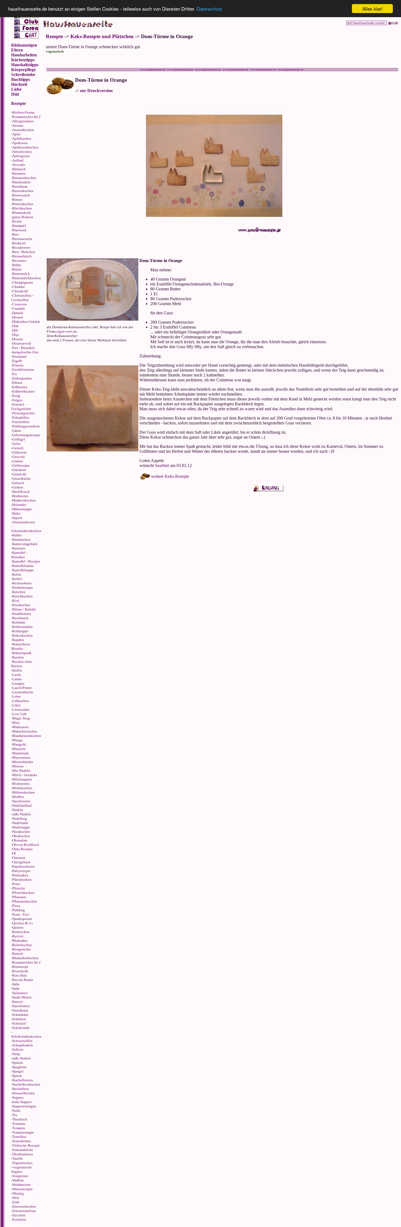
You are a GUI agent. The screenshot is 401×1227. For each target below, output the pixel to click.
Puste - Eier (20, 914)
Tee (14, 1115)
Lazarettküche (22, 692)
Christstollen (21, 295)
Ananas (17, 125)
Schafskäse (20, 1015)
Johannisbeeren (23, 522)
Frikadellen (20, 417)
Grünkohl (19, 474)
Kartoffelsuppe (23, 570)
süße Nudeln (21, 814)
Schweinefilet (22, 1041)
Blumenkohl (21, 213)
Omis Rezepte (22, 849)
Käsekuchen (21, 539)
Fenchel (18, 404)
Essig (16, 396)
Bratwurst (19, 230)
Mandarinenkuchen (26, 736)
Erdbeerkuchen (23, 391)
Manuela (18, 749)
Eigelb (17, 361)
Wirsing (18, 1193)
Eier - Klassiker (23, 348)
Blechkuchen (22, 208)
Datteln (17, 313)
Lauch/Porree (22, 688)
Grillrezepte (21, 465)
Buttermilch (21, 274)
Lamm (17, 679)
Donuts (17, 339)
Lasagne (18, 683)
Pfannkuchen (22, 879)
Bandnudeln (21, 182)
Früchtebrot (20, 422)
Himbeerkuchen (24, 500)
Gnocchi (18, 457)
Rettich (17, 954)
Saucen (17, 1002)
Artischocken (22, 152)
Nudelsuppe (21, 827)
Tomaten (18, 1128)
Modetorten (21, 784)
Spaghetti (19, 1067)
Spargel (17, 1071)
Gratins (17, 461)
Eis (14, 374)
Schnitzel (19, 1023)
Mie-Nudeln (21, 771)
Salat (16, 988)
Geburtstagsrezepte (26, 435)
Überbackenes (22, 1154)
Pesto (16, 884)
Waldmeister (21, 1185)
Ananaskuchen (23, 130)
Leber (16, 696)
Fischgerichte (21, 409)
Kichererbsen (22, 583)
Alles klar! (372, 8)
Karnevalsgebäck (25, 544)
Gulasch (18, 483)
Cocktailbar (20, 300)
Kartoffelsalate (23, 566)
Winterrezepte (22, 1189)
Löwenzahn (20, 709)
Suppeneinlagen (24, 1106)
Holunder (19, 505)
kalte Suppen (22, 1102)
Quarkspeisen (22, 919)
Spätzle (17, 1063)
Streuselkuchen (23, 1093)
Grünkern (19, 470)
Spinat (17, 1076)
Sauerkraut (20, 1010)
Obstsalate (20, 840)
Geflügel (18, 439)
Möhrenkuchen (23, 792)
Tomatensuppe (23, 1132)
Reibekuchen (22, 945)
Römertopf (20, 967)
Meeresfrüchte (22, 762)
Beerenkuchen (23, 191)
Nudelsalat (20, 823)
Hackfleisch (21, 492)
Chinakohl (20, 291)
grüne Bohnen (22, 217)
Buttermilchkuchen (26, 278)
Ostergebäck (21, 862)
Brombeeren (21, 247)
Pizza (16, 906)
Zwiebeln (19, 1219)
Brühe (16, 265)
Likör (16, 705)
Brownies (19, 261)
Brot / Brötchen (23, 252)
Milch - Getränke (24, 775)
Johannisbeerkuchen (26, 531)
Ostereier (18, 858)
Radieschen (20, 932)
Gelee (16, 444)
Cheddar (18, 287)
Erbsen (17, 383)
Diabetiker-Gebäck (26, 322)
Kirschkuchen (22, 596)
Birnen (17, 200)
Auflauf (17, 160)
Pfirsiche (18, 888)
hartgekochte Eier (25, 352)
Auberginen (21, 156)
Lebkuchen (20, 701)
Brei (15, 234)
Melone (18, 766)
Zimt (15, 1202)
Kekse (16, 574)
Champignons (22, 282)
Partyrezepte (21, 871)
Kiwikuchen (21, 605)
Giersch (17, 448)
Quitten (17, 927)
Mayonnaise (21, 757)
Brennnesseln (22, 239)
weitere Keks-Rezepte (170, 476)
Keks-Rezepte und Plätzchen (102, 36)
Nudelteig (19, 818)
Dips (15, 335)
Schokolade (21, 1028)
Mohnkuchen (22, 788)
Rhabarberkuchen (25, 958)
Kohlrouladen (22, 627)
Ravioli (17, 936)
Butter (17, 269)
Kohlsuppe (20, 631)
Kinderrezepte (22, 587)
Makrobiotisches (24, 731)
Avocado (18, 165)
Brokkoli (19, 243)
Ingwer (17, 518)
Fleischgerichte (23, 413)
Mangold (19, 744)
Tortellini (19, 1137)
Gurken (17, 487)
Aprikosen (20, 143)
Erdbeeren (19, 387)
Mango (17, 740)
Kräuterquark (22, 653)
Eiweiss (17, 365)
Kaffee (17, 535)
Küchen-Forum (23, 112)
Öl (14, 853)
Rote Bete (19, 975)
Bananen (18, 173)
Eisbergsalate (22, 378)
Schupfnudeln (22, 1045)
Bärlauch (19, 169)
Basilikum (20, 186)
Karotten (18, 548)
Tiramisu (18, 1124)
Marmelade (20, 753)
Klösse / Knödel (24, 609)
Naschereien (21, 801)
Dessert (17, 317)
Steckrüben (20, 1089)
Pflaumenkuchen (24, 901)
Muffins (18, 797)
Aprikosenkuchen (25, 147)
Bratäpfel (19, 226)
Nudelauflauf (22, 805)
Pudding (18, 910)
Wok (15, 1198)
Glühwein (19, 452)
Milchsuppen (22, 779)
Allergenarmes (23, 121)
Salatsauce (20, 993)
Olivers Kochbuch (25, 845)
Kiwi (15, 601)
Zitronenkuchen (24, 1206)
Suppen (17, 1097)
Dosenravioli (21, 343)
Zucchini (19, 1215)
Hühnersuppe (22, 509)
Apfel (16, 134)
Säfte (16, 984)
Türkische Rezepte (26, 1145)
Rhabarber (20, 941)
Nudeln (17, 810)
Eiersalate (19, 356)
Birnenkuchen (22, 204)
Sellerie (17, 1049)
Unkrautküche (22, 1150)
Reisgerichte (21, 949)
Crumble (18, 308)
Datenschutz (209, 8)
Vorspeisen (20, 1176)
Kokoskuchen (22, 635)
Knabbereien (21, 614)
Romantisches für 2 (26, 117)
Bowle (17, 221)
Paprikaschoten (23, 866)
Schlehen (19, 1019)
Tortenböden (21, 1141)
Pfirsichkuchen (23, 893)
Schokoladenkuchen (26, 1036)
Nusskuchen (21, 832)
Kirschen (18, 592)
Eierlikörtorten (23, 370)
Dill (15, 330)
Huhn (16, 513)
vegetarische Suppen (21, 1169)
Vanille (17, 1158)
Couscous (19, 304)
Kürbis (17, 670)
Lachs (16, 675)
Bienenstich (21, 195)
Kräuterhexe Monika (20, 646)
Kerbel (17, 579)
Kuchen (18, 657)
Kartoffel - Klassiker (19, 555)
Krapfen (18, 640)
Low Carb (19, 714)
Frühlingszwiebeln (26, 426)
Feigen (17, 400)
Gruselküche (21, 478)
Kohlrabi (18, 622)
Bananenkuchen (24, 178)
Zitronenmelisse (24, 1211)
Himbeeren (20, 496)
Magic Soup (21, 718)
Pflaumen (19, 897)
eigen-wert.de (66, 331)
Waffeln (18, 1180)
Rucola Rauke (22, 980)
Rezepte (54, 36)
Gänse (16, 431)
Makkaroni (20, 727)
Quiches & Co (22, 923)
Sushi (16, 1110)
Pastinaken (20, 875)
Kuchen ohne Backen (21, 664)
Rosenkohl (20, 971)
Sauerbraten (21, 1006)
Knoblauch (20, 618)
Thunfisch (19, 1119)
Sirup (16, 1054)
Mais (16, 723)
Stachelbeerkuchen (26, 1084)
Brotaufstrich (22, 256)
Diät (15, 326)
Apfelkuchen (21, 138)
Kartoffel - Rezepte (26, 561)
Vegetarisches (22, 1163)
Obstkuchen (21, 836)
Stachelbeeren (22, 1080)
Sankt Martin (22, 997)
